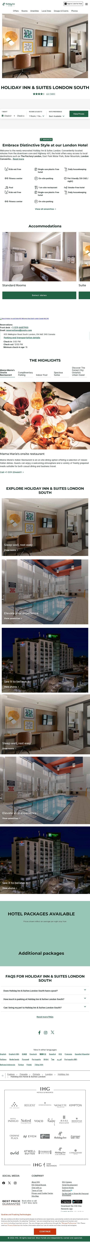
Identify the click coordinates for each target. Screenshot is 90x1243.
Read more (18, 159)
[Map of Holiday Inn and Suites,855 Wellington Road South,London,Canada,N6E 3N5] (24, 318)
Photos (74, 11)
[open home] (3, 1075)
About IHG (36, 1182)
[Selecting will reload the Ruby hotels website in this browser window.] (51, 1121)
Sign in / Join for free (74, 4)
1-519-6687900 (20, 327)
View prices (78, 114)
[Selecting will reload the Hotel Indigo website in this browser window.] (13, 1121)
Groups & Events (61, 11)
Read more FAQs (45, 1017)
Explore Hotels (68, 1188)
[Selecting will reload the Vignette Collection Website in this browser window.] (60, 1105)
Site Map (35, 1196)
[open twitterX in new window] (51, 1032)
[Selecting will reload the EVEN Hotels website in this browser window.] (29, 1136)
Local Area (46, 11)
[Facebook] (4, 1183)
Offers (16, 11)
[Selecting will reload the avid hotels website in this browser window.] (14, 1152)
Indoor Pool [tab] (41, 375)
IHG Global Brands (39, 1185)
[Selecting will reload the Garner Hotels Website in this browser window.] (75, 1136)
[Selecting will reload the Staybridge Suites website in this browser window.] (45, 1152)
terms (6, 1223)
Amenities (34, 11)
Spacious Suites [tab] (58, 373)
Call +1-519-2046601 (11, 472)
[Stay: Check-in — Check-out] (13, 116)
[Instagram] (15, 1183)
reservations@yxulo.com (19, 330)
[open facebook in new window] (38, 1032)
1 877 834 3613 (29, 1203)
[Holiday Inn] (8, 4)
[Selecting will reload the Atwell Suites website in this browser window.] (29, 1152)
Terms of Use (37, 1190)
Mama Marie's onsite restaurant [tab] (7, 372)
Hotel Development (70, 1185)
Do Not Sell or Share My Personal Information (75, 1194)
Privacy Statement (14, 1225)
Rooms (24, 11)
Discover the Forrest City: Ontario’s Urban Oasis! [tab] (78, 371)
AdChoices (66, 1190)
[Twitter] (9, 1183)
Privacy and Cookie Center (42, 1193)
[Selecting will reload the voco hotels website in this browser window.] (39, 1121)
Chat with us (36, 1188)
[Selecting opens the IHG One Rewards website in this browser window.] (44, 1165)
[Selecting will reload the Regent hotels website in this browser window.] (29, 1105)
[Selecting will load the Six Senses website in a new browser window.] (14, 1105)
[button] (86, 4)
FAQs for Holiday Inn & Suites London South (45, 978)
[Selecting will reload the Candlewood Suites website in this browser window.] (75, 1152)
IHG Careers (67, 1182)
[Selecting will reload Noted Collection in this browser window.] (26, 1121)
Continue (45, 1231)
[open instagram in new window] (44, 1032)
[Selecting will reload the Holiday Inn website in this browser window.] (60, 1136)
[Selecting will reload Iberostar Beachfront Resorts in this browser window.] (77, 1121)
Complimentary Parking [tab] (25, 373)
